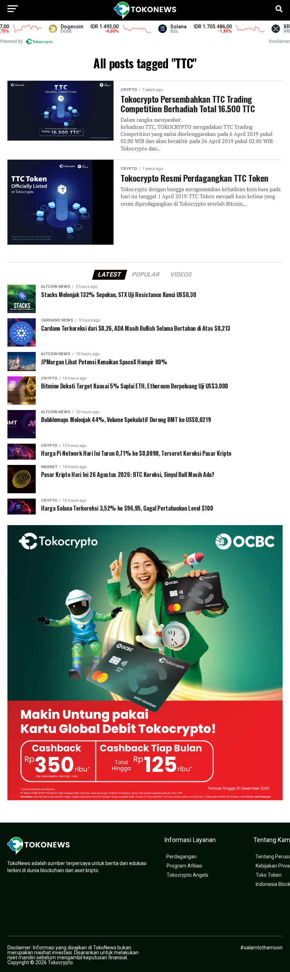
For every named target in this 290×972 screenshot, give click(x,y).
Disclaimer (279, 41)
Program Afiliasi (184, 866)
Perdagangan (181, 856)
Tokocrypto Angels (187, 875)
